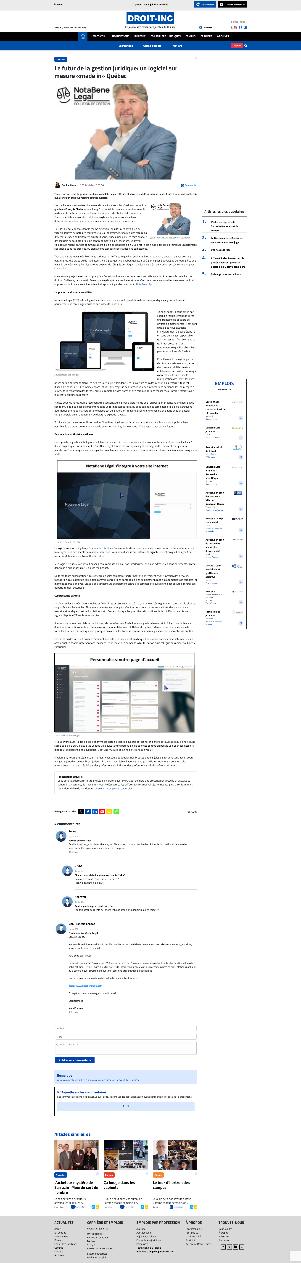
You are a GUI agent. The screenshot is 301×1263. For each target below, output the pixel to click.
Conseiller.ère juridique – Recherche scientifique (213, 472)
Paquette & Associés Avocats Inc (214, 530)
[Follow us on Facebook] (240, 27)
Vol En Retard (211, 603)
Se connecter (208, 4)
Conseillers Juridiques (165, 36)
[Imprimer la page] (109, 811)
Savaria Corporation (213, 437)
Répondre (73, 851)
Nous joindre (151, 4)
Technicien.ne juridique (213, 613)
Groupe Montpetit (212, 418)
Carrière (206, 36)
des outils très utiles (102, 548)
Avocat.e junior (144, 1232)
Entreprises (126, 46)
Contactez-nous (194, 1229)
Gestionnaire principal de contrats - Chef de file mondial (215, 407)
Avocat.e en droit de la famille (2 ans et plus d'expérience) (215, 545)
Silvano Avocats (212, 556)
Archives (223, 36)
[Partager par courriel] (102, 811)
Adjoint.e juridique (146, 1236)
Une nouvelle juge (220, 250)
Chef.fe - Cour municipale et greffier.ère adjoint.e (213, 571)
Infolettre (207, 27)
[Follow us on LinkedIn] (245, 27)
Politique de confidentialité (193, 1234)
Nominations (120, 36)
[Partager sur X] (81, 811)
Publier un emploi (96, 1257)
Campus (190, 36)
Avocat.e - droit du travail (214, 449)
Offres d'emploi (152, 46)
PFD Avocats (211, 456)
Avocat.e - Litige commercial (214, 520)
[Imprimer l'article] (97, 1206)
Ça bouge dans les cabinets (226, 274)
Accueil (58, 1229)
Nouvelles (61, 59)
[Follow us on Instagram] (236, 27)
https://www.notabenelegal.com (85, 986)
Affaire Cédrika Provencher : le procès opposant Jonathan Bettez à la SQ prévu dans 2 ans (228, 262)
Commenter (79, 1206)
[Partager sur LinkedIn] (95, 811)
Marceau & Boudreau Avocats (214, 623)
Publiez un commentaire (75, 1060)
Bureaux (140, 36)
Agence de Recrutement (198, 1244)
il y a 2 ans (73, 836)
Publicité (163, 4)
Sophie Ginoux (70, 185)
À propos (138, 4)
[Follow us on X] (231, 27)
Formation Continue (97, 1237)
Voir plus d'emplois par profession (155, 1251)
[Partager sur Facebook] (88, 811)
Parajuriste (142, 1244)
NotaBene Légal (144, 284)
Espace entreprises (236, 4)
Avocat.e (210, 591)
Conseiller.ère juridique (213, 429)
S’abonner (224, 1240)
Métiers (177, 46)
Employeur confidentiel (215, 509)
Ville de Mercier (212, 582)
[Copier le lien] (116, 811)
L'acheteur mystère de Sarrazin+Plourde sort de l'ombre (224, 226)
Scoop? (237, 45)
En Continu (99, 36)
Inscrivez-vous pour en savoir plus (114, 788)
